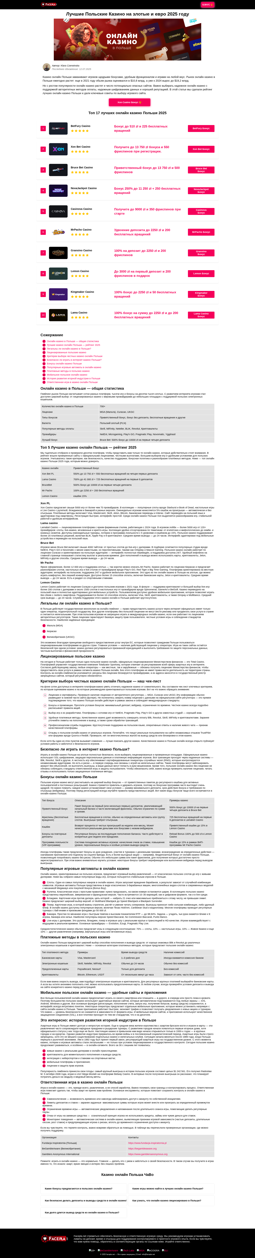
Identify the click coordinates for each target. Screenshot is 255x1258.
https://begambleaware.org (142, 1148)
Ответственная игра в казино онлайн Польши (72, 382)
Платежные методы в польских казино (68, 371)
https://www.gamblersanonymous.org (147, 1154)
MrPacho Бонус (201, 232)
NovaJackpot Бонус (201, 190)
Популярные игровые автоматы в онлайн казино (74, 367)
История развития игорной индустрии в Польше (73, 378)
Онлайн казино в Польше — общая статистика (73, 341)
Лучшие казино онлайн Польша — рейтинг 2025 (73, 345)
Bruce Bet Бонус (201, 170)
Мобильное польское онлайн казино (67, 374)
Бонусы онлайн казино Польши (64, 363)
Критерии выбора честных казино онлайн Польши (74, 356)
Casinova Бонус (201, 211)
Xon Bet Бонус (201, 149)
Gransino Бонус (201, 253)
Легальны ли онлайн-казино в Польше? (69, 348)
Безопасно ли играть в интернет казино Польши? (74, 359)
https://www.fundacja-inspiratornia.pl (147, 1143)
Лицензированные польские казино (66, 352)
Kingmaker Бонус (201, 294)
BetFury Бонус (201, 128)
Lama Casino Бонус (201, 315)
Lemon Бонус (201, 273)
